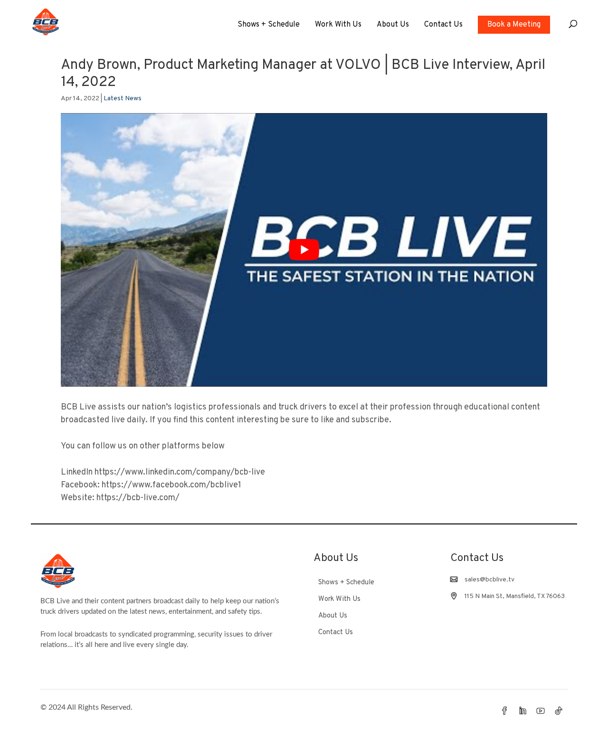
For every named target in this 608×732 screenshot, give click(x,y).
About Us (393, 25)
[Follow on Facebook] (504, 710)
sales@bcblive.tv (489, 580)
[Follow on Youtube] (540, 710)
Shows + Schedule (269, 25)
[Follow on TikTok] (558, 710)
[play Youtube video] (304, 250)
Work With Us (338, 25)
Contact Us (443, 25)
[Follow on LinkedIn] (522, 710)
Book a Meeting (514, 24)
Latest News (123, 99)
